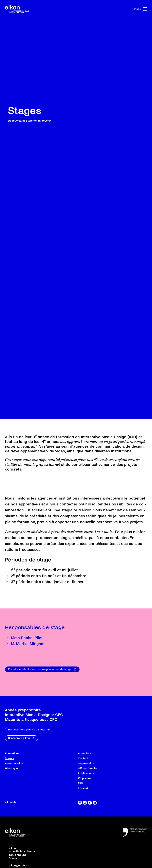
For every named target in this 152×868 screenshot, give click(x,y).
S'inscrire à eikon (19, 824)
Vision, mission (14, 849)
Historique (11, 854)
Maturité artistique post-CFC (31, 806)
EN (119, 9)
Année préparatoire (23, 796)
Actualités (84, 839)
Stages (9, 845)
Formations (12, 839)
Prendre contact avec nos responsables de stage (39, 755)
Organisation (86, 849)
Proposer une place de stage (26, 816)
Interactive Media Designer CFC (34, 801)
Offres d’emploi (87, 854)
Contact (83, 845)
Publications (86, 859)
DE (110, 9)
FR (100, 9)
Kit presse (84, 864)
